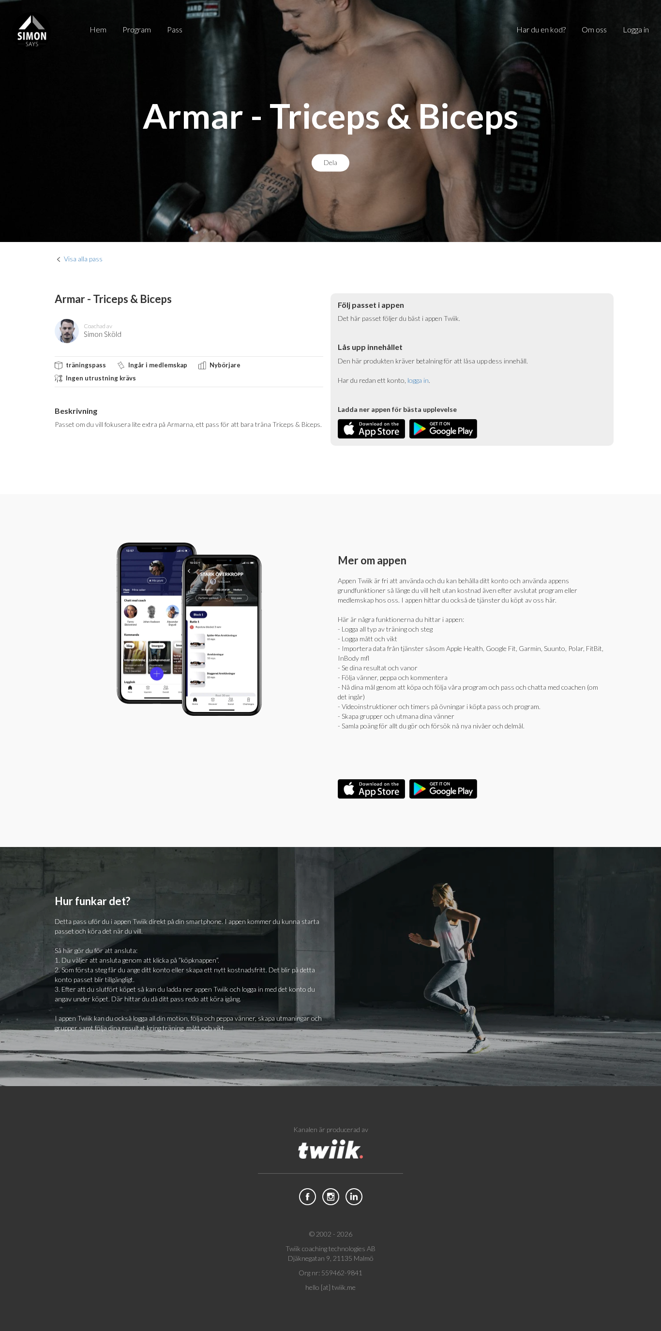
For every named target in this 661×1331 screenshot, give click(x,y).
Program (136, 29)
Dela (330, 163)
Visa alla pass (83, 259)
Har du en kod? (541, 29)
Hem (98, 29)
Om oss (594, 29)
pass (174, 29)
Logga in (636, 29)
